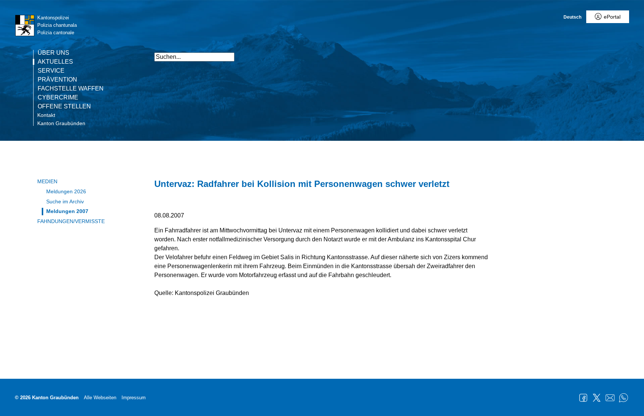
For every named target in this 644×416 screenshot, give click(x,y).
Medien (47, 181)
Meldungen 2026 (66, 191)
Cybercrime (58, 98)
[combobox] (194, 57)
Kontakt (46, 115)
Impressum (133, 397)
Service (51, 71)
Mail (610, 397)
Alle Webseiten (100, 397)
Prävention (57, 80)
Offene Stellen (64, 106)
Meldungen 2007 (67, 211)
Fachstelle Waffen (71, 89)
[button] (482, 53)
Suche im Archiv (65, 201)
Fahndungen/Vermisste (71, 221)
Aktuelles (55, 62)
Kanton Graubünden (61, 123)
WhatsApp (623, 397)
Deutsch (572, 17)
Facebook (583, 397)
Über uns (53, 53)
